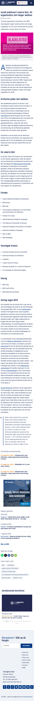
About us (25, 655)
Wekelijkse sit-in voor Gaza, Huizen (15, 465)
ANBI (23, 668)
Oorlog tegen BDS (8, 571)
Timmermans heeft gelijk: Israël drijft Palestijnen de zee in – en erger (15, 518)
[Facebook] (8, 555)
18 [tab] (18, 623)
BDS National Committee (22, 164)
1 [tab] (3, 621)
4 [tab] (9, 621)
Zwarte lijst (17, 578)
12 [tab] (23, 621)
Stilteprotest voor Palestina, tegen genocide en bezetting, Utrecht (14, 457)
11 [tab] (21, 621)
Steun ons (23, 3)
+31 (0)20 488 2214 (11, 679)
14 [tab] (27, 621)
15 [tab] (29, 621)
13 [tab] (25, 621)
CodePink (10, 565)
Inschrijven (26, 645)
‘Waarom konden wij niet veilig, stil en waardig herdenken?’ (16, 537)
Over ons (25, 652)
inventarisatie (26, 309)
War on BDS (6, 578)
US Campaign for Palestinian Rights (15, 575)
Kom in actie (26, 660)
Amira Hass (4, 346)
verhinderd (4, 116)
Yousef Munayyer (6, 388)
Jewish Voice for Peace (10, 568)
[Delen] (15, 555)
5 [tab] (11, 621)
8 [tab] (16, 621)
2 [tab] (5, 621)
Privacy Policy (27, 697)
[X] (5, 555)
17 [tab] (16, 623)
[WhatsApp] (2, 555)
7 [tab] (14, 621)
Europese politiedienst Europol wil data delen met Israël (16, 527)
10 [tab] (20, 621)
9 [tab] (18, 621)
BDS (3, 565)
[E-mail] (12, 555)
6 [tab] (12, 621)
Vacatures (25, 663)
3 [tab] (7, 621)
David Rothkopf (12, 370)
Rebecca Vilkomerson (14, 341)
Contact (25, 665)
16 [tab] (31, 621)
